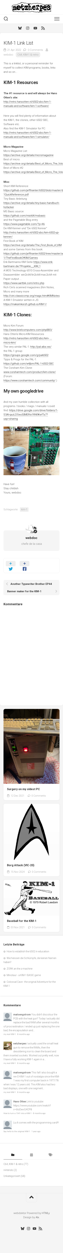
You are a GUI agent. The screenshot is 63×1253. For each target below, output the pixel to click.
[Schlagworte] (50, 1155)
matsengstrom (22, 1014)
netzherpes (19, 1043)
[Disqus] (31, 653)
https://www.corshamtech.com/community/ (29, 380)
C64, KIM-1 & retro (28, 54)
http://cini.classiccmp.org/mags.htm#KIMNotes (32, 295)
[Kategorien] (13, 1155)
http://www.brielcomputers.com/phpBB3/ (28, 329)
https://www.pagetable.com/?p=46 (24, 224)
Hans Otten (19, 1101)
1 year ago (35, 1131)
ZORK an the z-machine (19, 968)
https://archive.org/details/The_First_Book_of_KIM (33, 245)
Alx (37, 1217)
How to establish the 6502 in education (28, 951)
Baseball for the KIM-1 (21, 921)
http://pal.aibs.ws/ (40, 346)
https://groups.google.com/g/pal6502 (26, 355)
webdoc (8, 54)
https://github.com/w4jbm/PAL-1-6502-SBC (29, 363)
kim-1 (24, 509)
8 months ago (23, 1034)
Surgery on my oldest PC (23, 789)
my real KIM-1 (10, 1034)
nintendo (8, 1170)
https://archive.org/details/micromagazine (29, 155)
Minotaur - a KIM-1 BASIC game (24, 975)
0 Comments (35, 49)
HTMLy (46, 1213)
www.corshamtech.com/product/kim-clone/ (30, 372)
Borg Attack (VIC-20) (20, 865)
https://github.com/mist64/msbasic (25, 215)
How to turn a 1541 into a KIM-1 (17, 1113)
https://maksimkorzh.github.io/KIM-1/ (25, 304)
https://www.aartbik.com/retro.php (24, 283)
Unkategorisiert (12, 1176)
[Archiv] (31, 1155)
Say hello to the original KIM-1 (17, 1131)
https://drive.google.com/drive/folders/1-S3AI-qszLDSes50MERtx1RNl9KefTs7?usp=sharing (31, 414)
